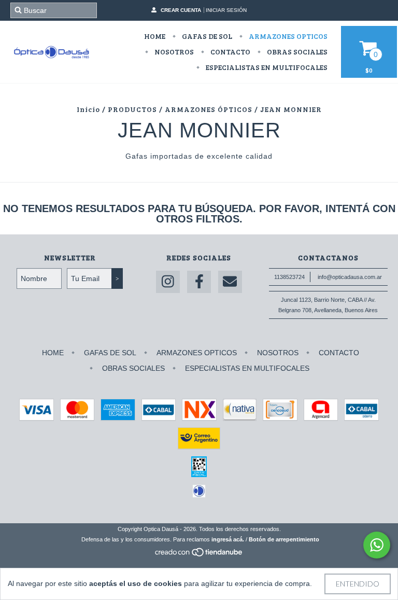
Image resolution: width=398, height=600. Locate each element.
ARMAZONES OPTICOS (287, 36)
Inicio (88, 109)
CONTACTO (229, 52)
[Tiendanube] (199, 555)
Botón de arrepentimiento (284, 539)
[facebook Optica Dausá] (199, 282)
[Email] (230, 282)
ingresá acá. (227, 539)
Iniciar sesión (226, 10)
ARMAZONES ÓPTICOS (208, 109)
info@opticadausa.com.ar (350, 277)
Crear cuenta (181, 10)
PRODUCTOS (132, 109)
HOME (154, 36)
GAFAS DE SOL (206, 36)
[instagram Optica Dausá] (168, 282)
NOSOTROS (173, 52)
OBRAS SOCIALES (296, 52)
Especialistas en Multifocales (266, 67)
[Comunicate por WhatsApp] (376, 545)
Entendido (357, 583)
